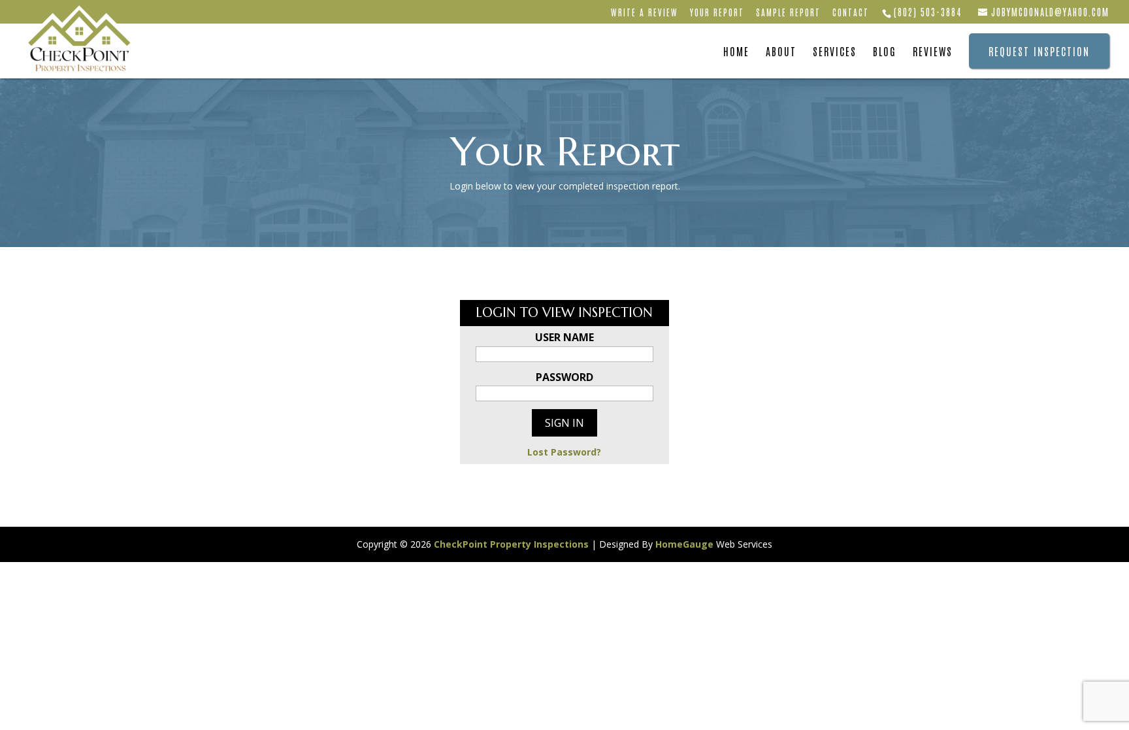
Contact (850, 13)
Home (736, 52)
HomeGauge (684, 544)
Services (835, 52)
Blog (884, 52)
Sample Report (788, 13)
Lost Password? (564, 452)
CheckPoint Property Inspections (511, 544)
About (781, 52)
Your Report (717, 13)
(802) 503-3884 (928, 12)
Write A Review (644, 13)
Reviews (933, 52)
